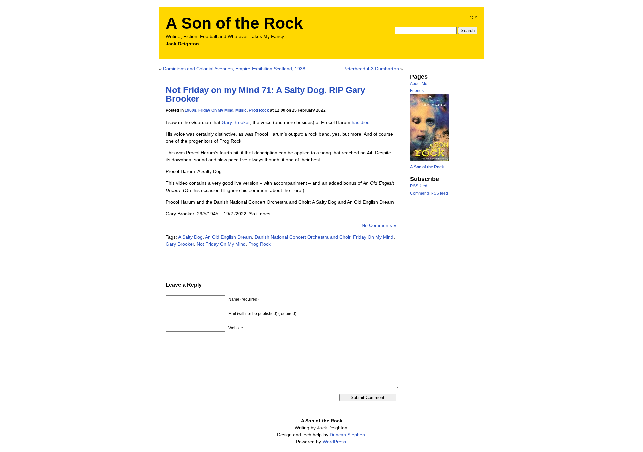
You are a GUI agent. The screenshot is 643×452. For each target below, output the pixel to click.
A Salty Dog (190, 237)
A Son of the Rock (234, 23)
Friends (417, 90)
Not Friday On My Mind (221, 244)
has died (361, 122)
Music (241, 110)
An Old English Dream (228, 237)
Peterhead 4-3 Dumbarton (371, 68)
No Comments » (379, 225)
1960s (190, 110)
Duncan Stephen (347, 434)
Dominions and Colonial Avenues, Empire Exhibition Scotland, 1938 (234, 68)
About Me (418, 83)
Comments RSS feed (429, 193)
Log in (472, 17)
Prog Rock (259, 110)
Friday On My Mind (215, 110)
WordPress (334, 441)
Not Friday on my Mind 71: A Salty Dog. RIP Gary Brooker (265, 94)
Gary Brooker (236, 122)
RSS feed (418, 186)
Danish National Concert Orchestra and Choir (302, 237)
